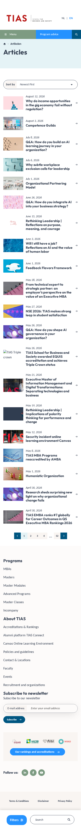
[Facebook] (33, 772)
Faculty (8, 668)
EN (71, 18)
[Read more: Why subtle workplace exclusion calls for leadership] (40, 165)
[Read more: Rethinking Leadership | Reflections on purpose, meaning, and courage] (40, 223)
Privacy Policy (65, 801)
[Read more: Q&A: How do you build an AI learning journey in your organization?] (40, 144)
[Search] (68, 819)
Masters (8, 577)
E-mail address (15, 708)
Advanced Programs (16, 594)
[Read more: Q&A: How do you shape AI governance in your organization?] (40, 332)
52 (57, 535)
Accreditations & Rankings (21, 627)
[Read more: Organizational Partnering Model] (40, 183)
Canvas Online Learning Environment (28, 643)
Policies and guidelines (18, 652)
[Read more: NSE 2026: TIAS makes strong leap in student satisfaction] (40, 311)
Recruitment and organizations (24, 685)
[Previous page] (17, 536)
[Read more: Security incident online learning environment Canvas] (40, 436)
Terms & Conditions (19, 801)
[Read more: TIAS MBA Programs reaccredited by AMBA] (40, 455)
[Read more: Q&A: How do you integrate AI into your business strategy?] (40, 202)
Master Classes (13, 602)
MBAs (7, 569)
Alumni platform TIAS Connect (23, 635)
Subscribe (12, 719)
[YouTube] (41, 772)
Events (7, 677)
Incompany (10, 610)
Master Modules (14, 585)
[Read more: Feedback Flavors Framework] (40, 266)
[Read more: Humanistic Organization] (40, 473)
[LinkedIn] (25, 772)
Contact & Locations (16, 660)
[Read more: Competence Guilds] (40, 123)
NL (63, 18)
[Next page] (63, 536)
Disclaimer (43, 801)
